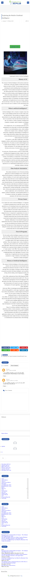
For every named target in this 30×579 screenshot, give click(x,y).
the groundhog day (6, 497)
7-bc (21, 575)
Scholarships (4, 491)
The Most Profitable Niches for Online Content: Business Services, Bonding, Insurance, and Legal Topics (14, 538)
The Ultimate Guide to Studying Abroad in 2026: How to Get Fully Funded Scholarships (14, 562)
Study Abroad (5, 494)
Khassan (8, 369)
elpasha (3, 446)
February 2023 (6, 467)
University (4, 498)
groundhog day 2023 (6, 484)
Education (4, 483)
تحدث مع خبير (15, 46)
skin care (4, 492)
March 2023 (5, 466)
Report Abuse (5, 433)
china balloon (5, 480)
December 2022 (6, 470)
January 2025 (5, 465)
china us (3, 481)
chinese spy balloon (6, 482)
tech (2, 495)
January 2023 (5, 469)
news (3, 489)
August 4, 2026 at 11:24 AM (12, 380)
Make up (4, 488)
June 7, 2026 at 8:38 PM (11, 370)
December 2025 (6, 464)
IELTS (3, 487)
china (3, 478)
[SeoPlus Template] (9, 576)
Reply (4, 375)
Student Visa (4, 493)
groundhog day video (6, 486)
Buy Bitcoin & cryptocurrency (8, 565)
